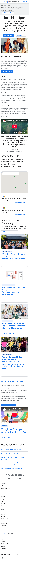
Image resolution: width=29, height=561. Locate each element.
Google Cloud (4, 523)
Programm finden (8, 35)
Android (3, 512)
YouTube (3, 505)
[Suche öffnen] (20, 2)
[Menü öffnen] (2, 1)
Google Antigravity (5, 521)
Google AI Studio (4, 518)
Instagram (3, 499)
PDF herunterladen (7, 71)
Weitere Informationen (19, 202)
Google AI (3, 546)
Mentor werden (21, 35)
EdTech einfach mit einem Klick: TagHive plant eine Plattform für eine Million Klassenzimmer (14, 325)
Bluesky (3, 496)
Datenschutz (15, 554)
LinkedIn (3, 485)
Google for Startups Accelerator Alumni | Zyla (14, 431)
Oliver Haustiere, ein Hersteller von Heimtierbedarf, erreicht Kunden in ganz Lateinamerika (14, 256)
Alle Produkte (4, 548)
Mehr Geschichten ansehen (9, 231)
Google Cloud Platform (6, 543)
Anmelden (25, 1)
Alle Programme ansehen (9, 405)
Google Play (3, 525)
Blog (2, 494)
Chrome (3, 514)
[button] (25, 182)
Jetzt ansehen (6, 437)
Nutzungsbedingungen (6, 554)
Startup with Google (5, 488)
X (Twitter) (3, 503)
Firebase (3, 516)
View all (3, 528)
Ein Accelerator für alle (12, 381)
